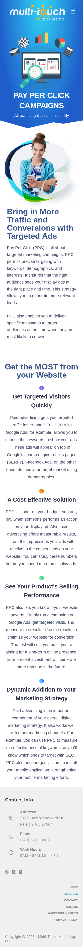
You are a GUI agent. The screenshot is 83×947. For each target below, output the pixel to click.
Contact (71, 900)
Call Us (72, 906)
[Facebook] (7, 872)
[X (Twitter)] (13, 872)
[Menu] (73, 12)
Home (74, 887)
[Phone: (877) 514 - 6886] (11, 837)
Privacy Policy (66, 919)
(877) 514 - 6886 (35, 840)
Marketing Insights (62, 913)
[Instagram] (20, 872)
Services (71, 893)
